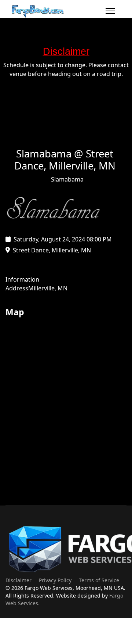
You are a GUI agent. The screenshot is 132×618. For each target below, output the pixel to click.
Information (22, 279)
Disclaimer (19, 580)
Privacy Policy (55, 580)
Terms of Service (99, 580)
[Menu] (110, 11)
